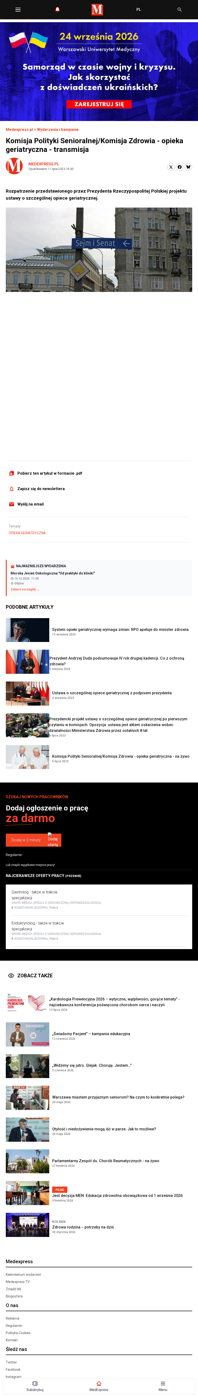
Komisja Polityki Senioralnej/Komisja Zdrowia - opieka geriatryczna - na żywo (121, 756)
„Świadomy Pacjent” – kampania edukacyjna (91, 1034)
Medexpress (19, 1261)
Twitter (11, 1362)
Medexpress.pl (19, 129)
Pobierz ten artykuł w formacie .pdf (49, 473)
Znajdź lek (13, 1289)
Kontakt (12, 1340)
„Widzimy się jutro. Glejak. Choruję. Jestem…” (92, 1065)
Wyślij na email (30, 504)
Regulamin (14, 855)
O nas (12, 1305)
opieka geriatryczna (27, 533)
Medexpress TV (18, 1282)
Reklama (12, 1318)
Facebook (13, 1369)
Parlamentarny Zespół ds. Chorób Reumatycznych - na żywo (105, 1161)
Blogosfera (14, 1296)
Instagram (13, 1377)
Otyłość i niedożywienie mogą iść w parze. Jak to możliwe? (104, 1129)
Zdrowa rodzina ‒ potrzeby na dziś (83, 1227)
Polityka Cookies (18, 1333)
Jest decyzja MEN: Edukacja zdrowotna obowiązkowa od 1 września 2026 (117, 1195)
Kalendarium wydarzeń (23, 1274)
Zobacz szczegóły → (25, 589)
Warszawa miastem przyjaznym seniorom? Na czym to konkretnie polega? (118, 1097)
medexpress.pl (43, 164)
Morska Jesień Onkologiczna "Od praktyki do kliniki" (53, 573)
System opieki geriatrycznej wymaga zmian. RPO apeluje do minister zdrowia (120, 629)
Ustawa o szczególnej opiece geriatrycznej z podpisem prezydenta (112, 693)
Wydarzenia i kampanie (58, 129)
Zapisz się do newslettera (41, 488)
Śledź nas (16, 1349)
